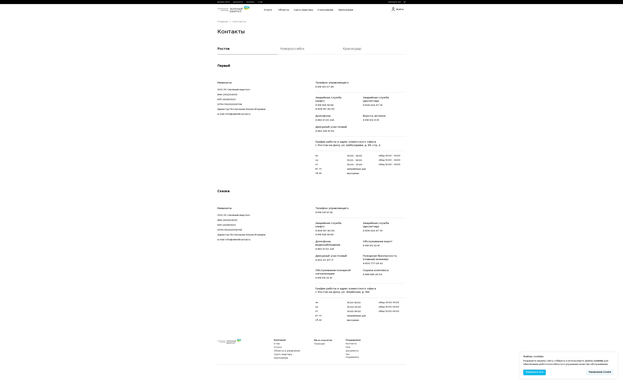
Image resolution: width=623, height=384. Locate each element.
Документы (238, 2)
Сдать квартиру (283, 355)
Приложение (281, 358)
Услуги (278, 347)
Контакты (250, 2)
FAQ (348, 347)
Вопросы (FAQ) (223, 2)
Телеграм (319, 344)
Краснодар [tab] (352, 49)
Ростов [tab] (223, 49)
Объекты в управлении (287, 351)
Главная (222, 21)
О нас (260, 2)
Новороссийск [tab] (292, 49)
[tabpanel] (311, 66)
